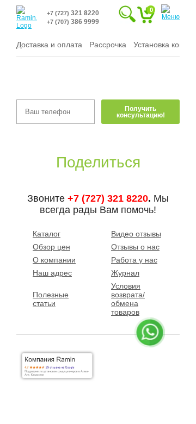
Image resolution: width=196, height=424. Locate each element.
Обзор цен (51, 246)
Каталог (46, 233)
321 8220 (73, 13)
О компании (54, 259)
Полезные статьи (51, 299)
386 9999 (73, 22)
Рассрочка (107, 44)
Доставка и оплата (49, 44)
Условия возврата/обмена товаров (128, 299)
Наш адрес (52, 273)
